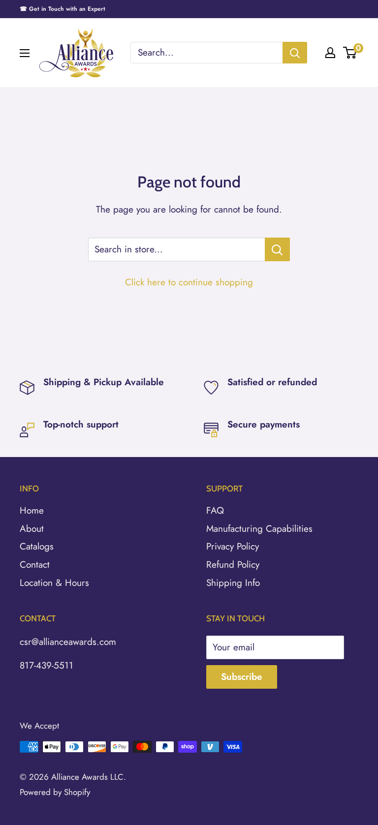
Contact (35, 564)
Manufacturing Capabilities (259, 528)
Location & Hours (54, 582)
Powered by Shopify (55, 792)
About (32, 528)
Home (32, 510)
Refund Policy (232, 564)
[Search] (295, 52)
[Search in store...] (277, 249)
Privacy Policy (232, 546)
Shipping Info (233, 582)
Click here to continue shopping (189, 282)
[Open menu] (25, 53)
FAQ (215, 510)
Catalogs (37, 546)
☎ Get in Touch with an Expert (62, 8)
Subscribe (241, 676)
